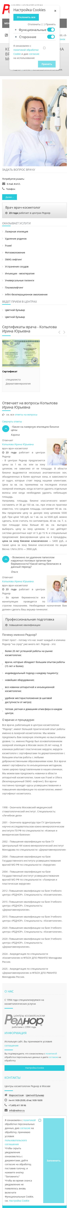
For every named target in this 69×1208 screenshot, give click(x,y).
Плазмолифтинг (14, 287)
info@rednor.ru (17, 1110)
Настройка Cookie (34, 1067)
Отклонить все (26, 17)
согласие (53, 1057)
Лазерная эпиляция (16, 231)
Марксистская (16, 1095)
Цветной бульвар (15, 310)
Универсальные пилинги (19, 280)
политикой (51, 1053)
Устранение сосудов (16, 266)
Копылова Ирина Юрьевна (18, 444)
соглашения (11, 1045)
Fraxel (8, 245)
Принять (47, 64)
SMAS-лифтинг (13, 259)
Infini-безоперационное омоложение (26, 294)
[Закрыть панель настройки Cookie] (55, 11)
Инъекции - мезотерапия (19, 273)
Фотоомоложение (15, 252)
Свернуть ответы (12, 421)
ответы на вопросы (26, 414)
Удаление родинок (16, 238)
